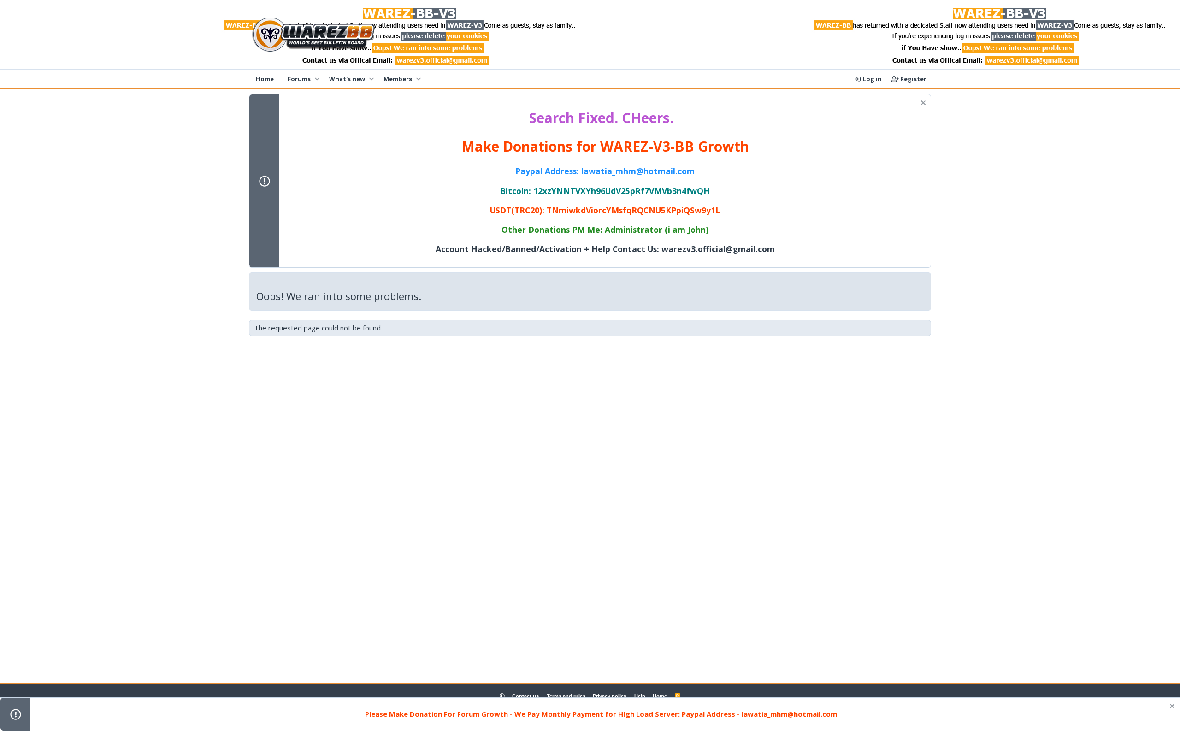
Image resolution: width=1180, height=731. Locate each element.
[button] (317, 79)
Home (265, 79)
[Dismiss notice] (922, 104)
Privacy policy (609, 696)
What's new (347, 79)
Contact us (525, 696)
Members (398, 79)
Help (639, 696)
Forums (299, 79)
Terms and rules (566, 696)
